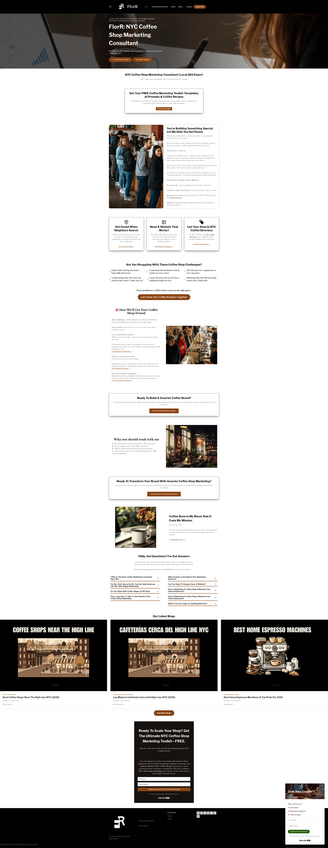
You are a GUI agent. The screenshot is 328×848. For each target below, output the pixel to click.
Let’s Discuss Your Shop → (122, 380)
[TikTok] (204, 813)
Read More (8, 704)
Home (146, 7)
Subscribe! (200, 7)
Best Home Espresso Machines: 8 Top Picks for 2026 (253, 697)
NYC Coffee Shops (9, 694)
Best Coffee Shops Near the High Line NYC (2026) (31, 697)
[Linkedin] (198, 816)
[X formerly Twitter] (211, 813)
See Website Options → (121, 368)
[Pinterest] (214, 813)
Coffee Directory (175, 198)
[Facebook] (198, 813)
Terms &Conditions (145, 821)
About (173, 7)
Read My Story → (178, 540)
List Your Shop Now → (201, 244)
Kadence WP (33, 844)
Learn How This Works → (122, 351)
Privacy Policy (143, 826)
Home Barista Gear (231, 694)
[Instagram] (201, 813)
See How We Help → (126, 247)
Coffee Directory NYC (160, 7)
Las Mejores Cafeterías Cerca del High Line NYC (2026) (144, 697)
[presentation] (53, 655)
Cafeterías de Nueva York (123, 694)
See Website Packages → (164, 247)
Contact (189, 7)
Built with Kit (164, 797)
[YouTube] (208, 813)
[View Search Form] (110, 6)
